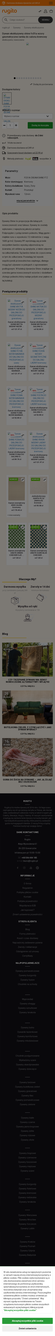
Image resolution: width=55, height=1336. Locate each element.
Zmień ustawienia (27, 1328)
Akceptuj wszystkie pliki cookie (27, 1321)
